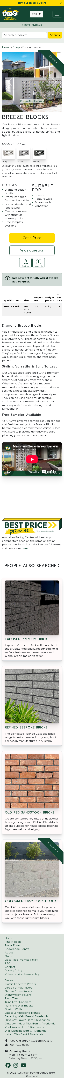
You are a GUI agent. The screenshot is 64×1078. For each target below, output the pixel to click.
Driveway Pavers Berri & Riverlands (27, 1020)
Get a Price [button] (32, 238)
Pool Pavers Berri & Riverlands (24, 1027)
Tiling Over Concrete (18, 1002)
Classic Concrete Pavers (20, 984)
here (25, 548)
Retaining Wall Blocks (19, 1005)
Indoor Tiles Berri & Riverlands (24, 1034)
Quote (9, 956)
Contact (10, 967)
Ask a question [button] (32, 250)
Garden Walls (13, 1009)
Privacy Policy (13, 970)
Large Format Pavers (18, 987)
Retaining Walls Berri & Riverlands (26, 1016)
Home (6, 47)
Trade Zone (12, 945)
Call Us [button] (36, 14)
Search (55, 35)
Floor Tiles (11, 998)
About (9, 952)
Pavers (9, 980)
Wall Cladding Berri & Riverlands (25, 1030)
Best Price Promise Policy (21, 959)
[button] (61, 3)
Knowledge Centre (17, 949)
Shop (16, 47)
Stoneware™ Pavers (18, 994)
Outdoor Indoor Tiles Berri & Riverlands (30, 1023)
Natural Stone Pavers (18, 991)
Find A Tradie (13, 941)
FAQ (8, 963)
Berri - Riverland (33, 25)
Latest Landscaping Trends (22, 1012)
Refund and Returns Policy (22, 974)
